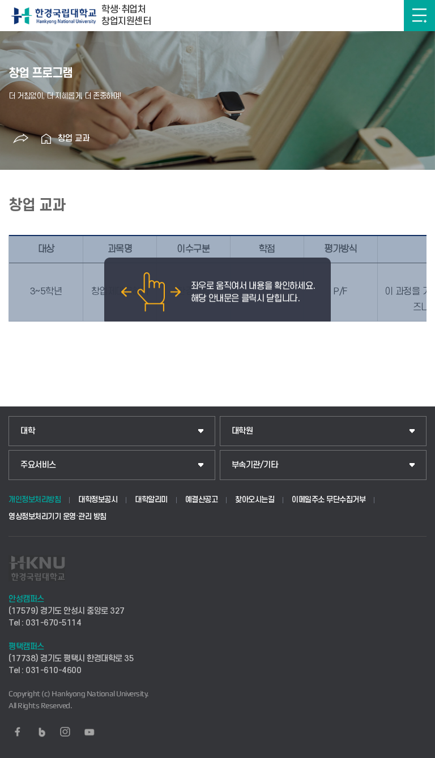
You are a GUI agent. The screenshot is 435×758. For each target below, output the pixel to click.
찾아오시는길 (254, 499)
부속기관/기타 (255, 465)
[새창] (17, 732)
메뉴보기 (419, 15)
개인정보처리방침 (34, 499)
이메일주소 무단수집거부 (328, 499)
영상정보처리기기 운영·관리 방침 (57, 516)
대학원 (242, 431)
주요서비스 (38, 465)
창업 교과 (73, 138)
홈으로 (46, 139)
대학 (27, 431)
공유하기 (21, 139)
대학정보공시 (97, 499)
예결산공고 (201, 499)
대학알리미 (151, 499)
